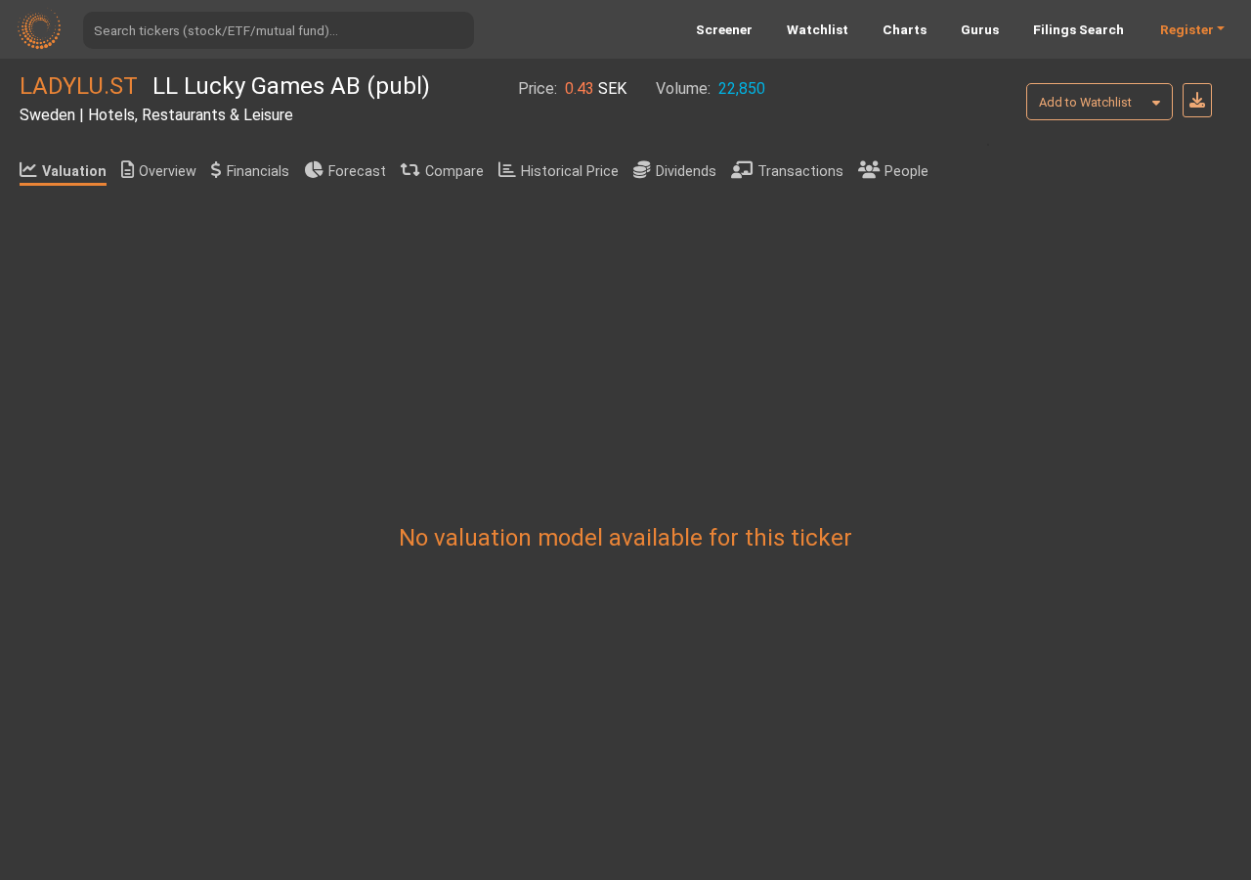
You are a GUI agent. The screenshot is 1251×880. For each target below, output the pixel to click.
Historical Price (570, 171)
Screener (724, 29)
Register (1187, 29)
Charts (905, 29)
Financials (258, 171)
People (906, 171)
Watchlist (817, 29)
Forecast (357, 171)
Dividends (686, 171)
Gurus (980, 29)
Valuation (74, 171)
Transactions (800, 171)
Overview (167, 171)
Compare (454, 171)
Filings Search (1078, 29)
